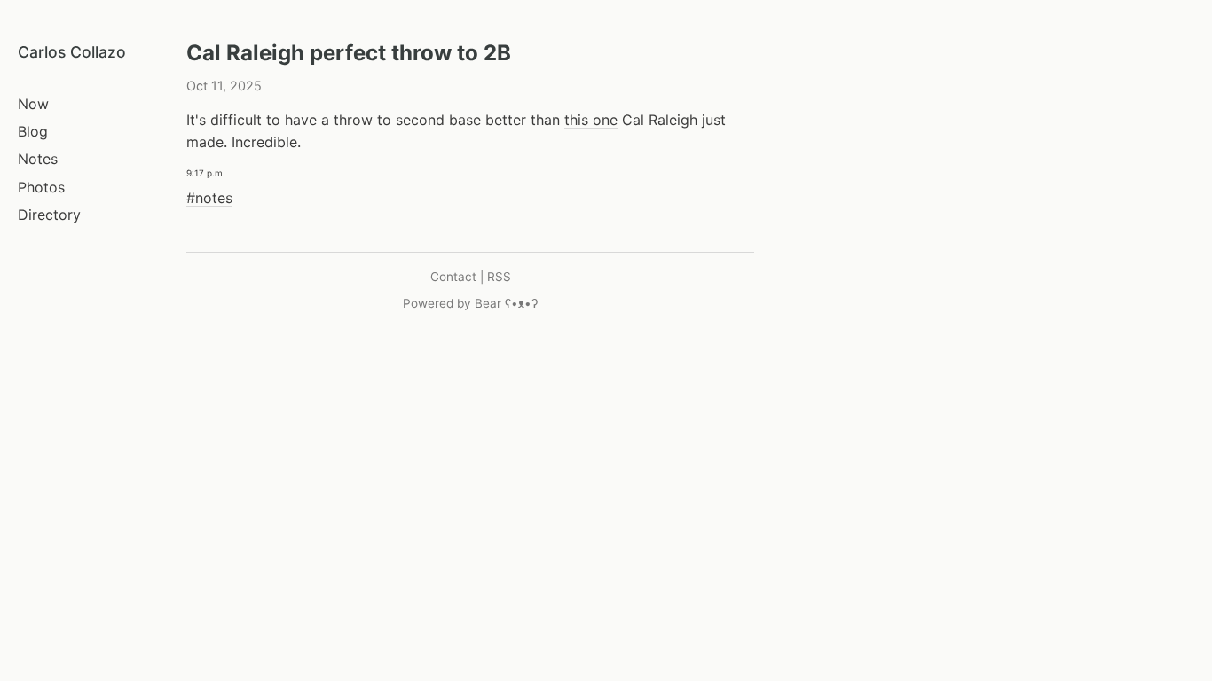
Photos (41, 187)
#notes (209, 198)
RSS (499, 277)
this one (591, 120)
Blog (33, 131)
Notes (38, 159)
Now (33, 104)
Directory (49, 214)
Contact (453, 277)
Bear (506, 303)
